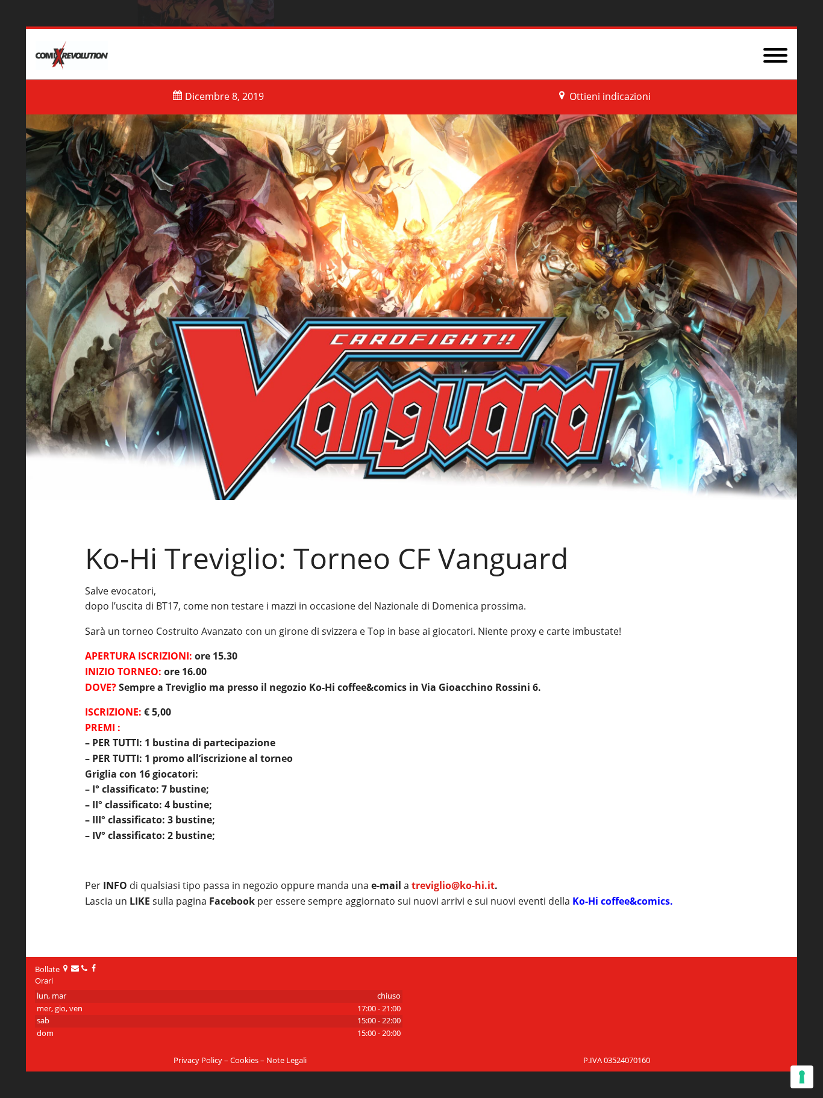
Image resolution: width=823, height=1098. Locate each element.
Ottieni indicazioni (610, 96)
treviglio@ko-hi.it (453, 885)
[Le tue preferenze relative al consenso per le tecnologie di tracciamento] (801, 1076)
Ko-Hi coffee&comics (621, 901)
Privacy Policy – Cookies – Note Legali (240, 1060)
